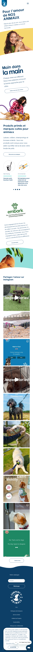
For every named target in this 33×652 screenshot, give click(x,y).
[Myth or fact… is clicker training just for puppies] (16, 352)
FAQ (16, 607)
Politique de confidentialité (16, 625)
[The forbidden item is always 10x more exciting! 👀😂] (16, 543)
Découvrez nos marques (14, 154)
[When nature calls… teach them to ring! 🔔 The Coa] (16, 516)
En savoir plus (15, 242)
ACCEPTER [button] (13, 647)
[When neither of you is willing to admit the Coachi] (16, 325)
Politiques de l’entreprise (16, 611)
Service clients (16, 614)
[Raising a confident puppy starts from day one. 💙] (16, 297)
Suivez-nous (17, 560)
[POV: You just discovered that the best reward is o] (16, 461)
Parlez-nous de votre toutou (16, 90)
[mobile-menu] (27, 3)
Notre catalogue (14, 575)
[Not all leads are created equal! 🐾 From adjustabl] (16, 407)
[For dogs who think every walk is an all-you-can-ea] (16, 434)
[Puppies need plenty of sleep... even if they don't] (16, 379)
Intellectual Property (16, 618)
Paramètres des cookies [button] (12, 643)
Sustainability (16, 622)
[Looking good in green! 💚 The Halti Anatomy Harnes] (16, 489)
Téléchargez (16, 586)
